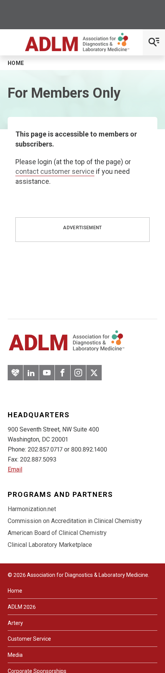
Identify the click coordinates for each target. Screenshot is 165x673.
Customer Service (29, 639)
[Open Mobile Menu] (154, 42)
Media (15, 655)
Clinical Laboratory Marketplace (50, 544)
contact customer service (54, 171)
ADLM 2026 (22, 607)
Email (15, 469)
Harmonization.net (32, 509)
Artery (15, 623)
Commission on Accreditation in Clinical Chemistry (75, 521)
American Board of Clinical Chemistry (57, 532)
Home (15, 591)
